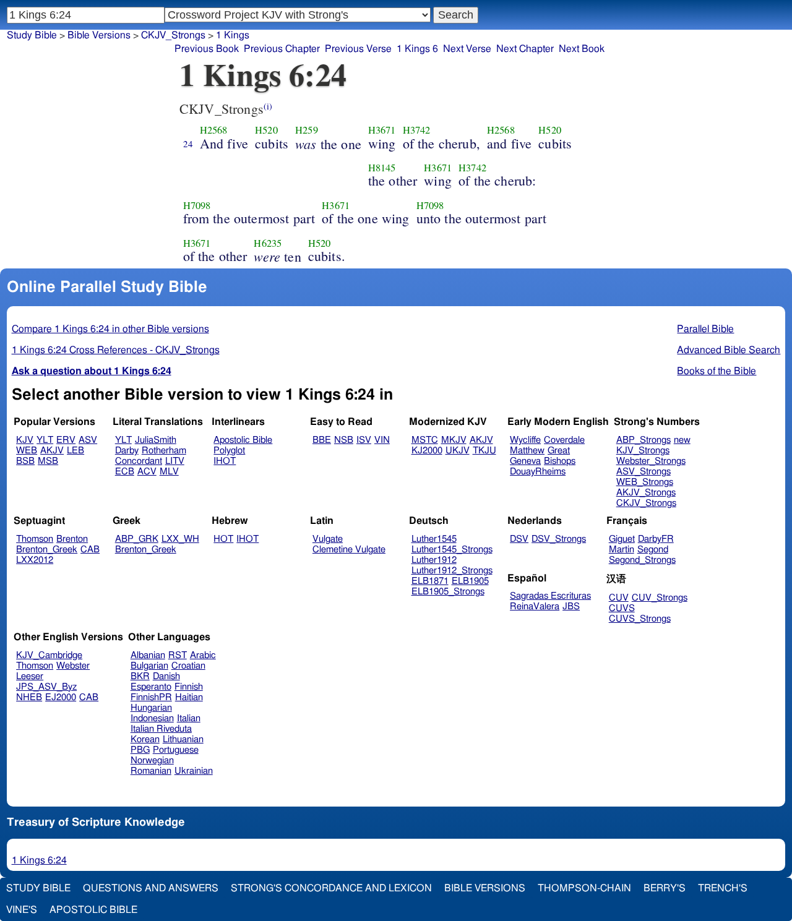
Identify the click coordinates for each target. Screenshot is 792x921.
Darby (127, 450)
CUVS (622, 608)
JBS (571, 606)
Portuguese (176, 750)
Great (559, 450)
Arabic (203, 655)
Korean (145, 739)
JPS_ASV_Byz (46, 687)
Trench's (722, 888)
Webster (73, 665)
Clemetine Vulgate (348, 549)
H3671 (382, 130)
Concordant (138, 461)
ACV (147, 471)
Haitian (189, 697)
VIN (382, 440)
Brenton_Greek (46, 549)
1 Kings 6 (417, 49)
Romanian (151, 771)
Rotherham (164, 450)
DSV (519, 539)
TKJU (484, 450)
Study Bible (32, 35)
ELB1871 (430, 581)
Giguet (622, 539)
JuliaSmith (155, 440)
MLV (169, 471)
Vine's (21, 910)
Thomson (34, 539)
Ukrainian (193, 771)
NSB (343, 440)
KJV (24, 440)
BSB (25, 461)
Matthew (527, 450)
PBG (140, 750)
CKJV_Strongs (173, 35)
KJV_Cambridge (49, 655)
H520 (266, 130)
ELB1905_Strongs (447, 591)
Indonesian (152, 718)
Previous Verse (358, 49)
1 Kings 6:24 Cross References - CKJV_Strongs (116, 350)
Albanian (148, 655)
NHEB (29, 697)
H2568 (214, 130)
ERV (65, 440)
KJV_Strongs (642, 450)
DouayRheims (538, 471)
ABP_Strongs (643, 440)
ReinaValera (534, 606)
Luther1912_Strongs (452, 570)
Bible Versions (99, 35)
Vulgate (327, 539)
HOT (223, 539)
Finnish (188, 687)
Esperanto (151, 687)
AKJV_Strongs (646, 492)
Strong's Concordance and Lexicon (331, 888)
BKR (140, 676)
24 (188, 143)
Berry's (665, 888)
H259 (306, 130)
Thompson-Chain (584, 888)
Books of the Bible (716, 371)
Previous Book (206, 49)
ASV (88, 440)
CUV (619, 597)
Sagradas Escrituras (550, 596)
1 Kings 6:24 (39, 860)
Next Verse (467, 49)
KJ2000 (426, 450)
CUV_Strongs (659, 597)
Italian (188, 718)
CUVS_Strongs (640, 618)
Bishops (559, 461)
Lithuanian (183, 739)
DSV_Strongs (559, 539)
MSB (48, 461)
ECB (124, 471)
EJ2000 (60, 697)
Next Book (582, 49)
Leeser (29, 676)
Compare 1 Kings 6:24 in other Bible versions (110, 329)
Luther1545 (434, 539)
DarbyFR (656, 539)
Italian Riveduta (161, 729)
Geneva (525, 461)
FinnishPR (151, 697)
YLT (45, 440)
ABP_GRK (136, 539)
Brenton (72, 539)
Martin (621, 549)
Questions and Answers (150, 888)
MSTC (424, 440)
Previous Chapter (282, 49)
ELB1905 (470, 581)
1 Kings (232, 35)
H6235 (268, 243)
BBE (321, 440)
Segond (652, 549)
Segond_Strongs (642, 560)
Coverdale (564, 440)
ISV (363, 440)
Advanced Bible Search (728, 350)
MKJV (454, 440)
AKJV (52, 450)
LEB (75, 450)
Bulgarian (149, 665)
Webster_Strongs (651, 461)
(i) (268, 106)
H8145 (382, 167)
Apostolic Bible (93, 910)
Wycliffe (525, 440)
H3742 (417, 130)
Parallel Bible (705, 329)
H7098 (197, 205)
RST (177, 655)
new (682, 440)
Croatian (188, 665)
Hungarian (151, 708)
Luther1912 (434, 560)
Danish (166, 676)
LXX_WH (180, 539)
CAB (90, 549)
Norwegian (152, 760)
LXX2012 (34, 560)
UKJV (458, 450)
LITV (174, 461)
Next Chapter (525, 49)
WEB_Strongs (644, 482)
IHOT (224, 461)
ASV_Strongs (643, 471)
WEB (26, 450)
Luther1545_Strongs (452, 549)
